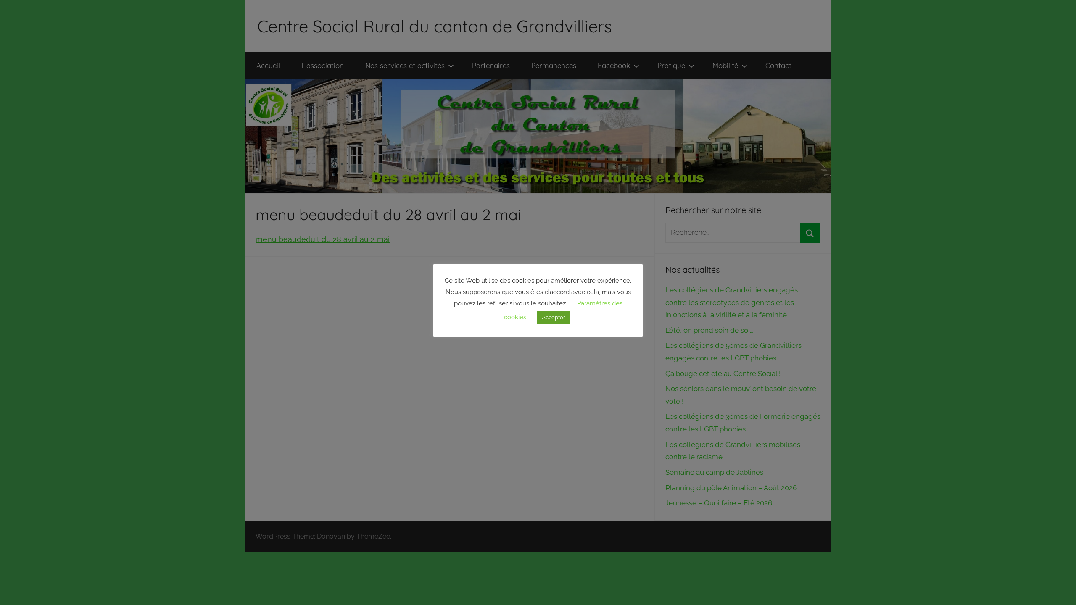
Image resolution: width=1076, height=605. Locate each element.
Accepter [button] (553, 317)
